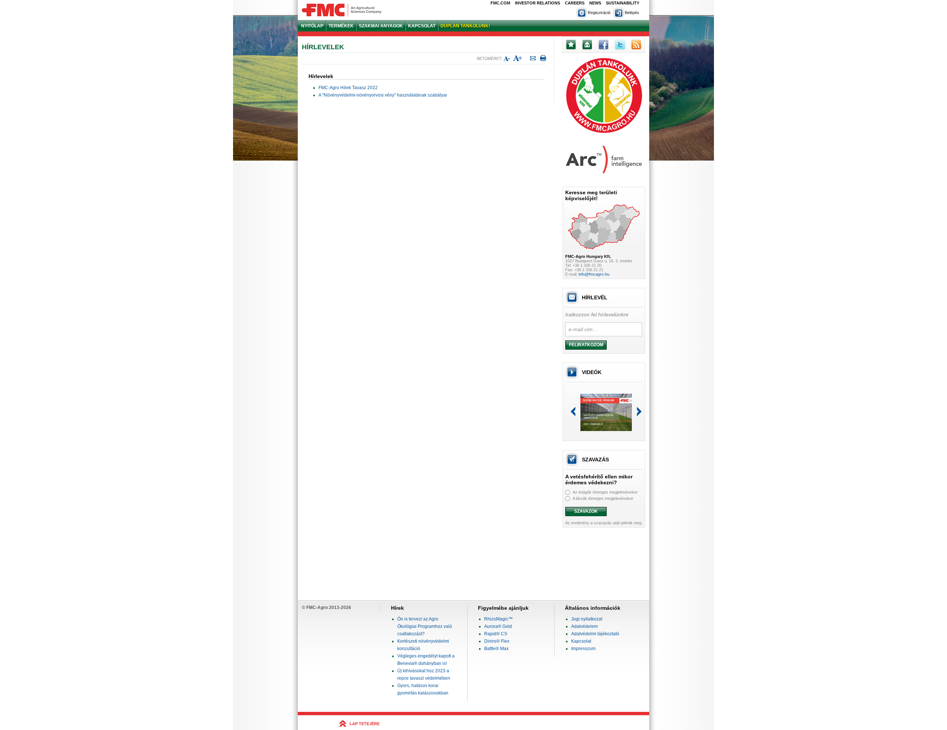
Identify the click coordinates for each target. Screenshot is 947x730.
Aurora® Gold (498, 626)
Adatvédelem (584, 626)
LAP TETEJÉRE (365, 723)
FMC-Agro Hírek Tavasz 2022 (348, 87)
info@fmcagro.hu (594, 274)
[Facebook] (603, 50)
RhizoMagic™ (498, 619)
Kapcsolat (581, 641)
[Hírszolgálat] (635, 50)
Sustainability (622, 3)
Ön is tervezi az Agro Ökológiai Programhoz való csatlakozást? (424, 626)
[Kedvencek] (570, 50)
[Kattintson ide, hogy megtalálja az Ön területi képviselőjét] (604, 252)
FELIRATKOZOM (586, 344)
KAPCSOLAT (421, 25)
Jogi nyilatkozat (586, 619)
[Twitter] (619, 50)
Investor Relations (537, 3)
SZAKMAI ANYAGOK (381, 25)
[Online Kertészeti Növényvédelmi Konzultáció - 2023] (606, 429)
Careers (574, 3)
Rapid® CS (495, 633)
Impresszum (583, 648)
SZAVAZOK (586, 511)
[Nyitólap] (586, 50)
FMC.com (500, 3)
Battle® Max (496, 648)
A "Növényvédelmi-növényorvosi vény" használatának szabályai (383, 95)
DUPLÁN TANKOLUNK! (465, 25)
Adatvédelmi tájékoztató (595, 633)
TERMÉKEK (341, 25)
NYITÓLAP (312, 25)
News (595, 3)
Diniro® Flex (496, 641)
